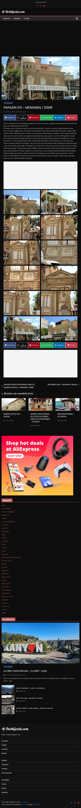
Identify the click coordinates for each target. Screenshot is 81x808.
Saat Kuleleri (6, 593)
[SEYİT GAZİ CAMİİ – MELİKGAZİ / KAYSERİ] (8, 699)
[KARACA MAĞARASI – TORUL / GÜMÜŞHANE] (8, 689)
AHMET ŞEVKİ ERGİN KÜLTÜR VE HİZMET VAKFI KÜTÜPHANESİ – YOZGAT (40, 418)
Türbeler (4, 609)
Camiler (4, 518)
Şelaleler (4, 603)
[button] (22, 202)
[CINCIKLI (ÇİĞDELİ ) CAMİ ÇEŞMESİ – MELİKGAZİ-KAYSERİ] (8, 709)
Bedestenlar (6, 515)
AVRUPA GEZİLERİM (8, 512)
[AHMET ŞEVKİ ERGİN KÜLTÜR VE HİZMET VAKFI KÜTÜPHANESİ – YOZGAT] (41, 399)
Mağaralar (5, 570)
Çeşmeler (5, 528)
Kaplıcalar (5, 554)
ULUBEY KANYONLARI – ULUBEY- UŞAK (25, 670)
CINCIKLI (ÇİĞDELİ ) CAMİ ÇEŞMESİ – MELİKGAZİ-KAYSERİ (34, 708)
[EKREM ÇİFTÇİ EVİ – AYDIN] (14, 399)
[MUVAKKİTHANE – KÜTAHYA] (67, 399)
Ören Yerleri (6, 587)
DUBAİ (4, 535)
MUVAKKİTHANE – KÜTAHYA (65, 415)
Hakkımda (17, 18)
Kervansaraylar (7, 561)
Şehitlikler (5, 600)
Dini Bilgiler (5, 531)
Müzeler (4, 580)
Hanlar (4, 544)
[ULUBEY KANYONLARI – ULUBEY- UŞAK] (40, 643)
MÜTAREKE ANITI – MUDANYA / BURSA (62, 384)
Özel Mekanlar (8, 103)
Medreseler (5, 574)
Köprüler (4, 567)
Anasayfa (6, 18)
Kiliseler (4, 564)
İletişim (26, 18)
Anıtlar (4, 505)
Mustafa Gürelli (21, 112)
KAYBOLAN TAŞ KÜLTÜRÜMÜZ (11, 557)
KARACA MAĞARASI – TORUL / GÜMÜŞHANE (30, 688)
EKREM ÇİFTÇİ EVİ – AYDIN (12, 415)
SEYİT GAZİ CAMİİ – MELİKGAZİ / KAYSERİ (29, 698)
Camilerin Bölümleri (8, 522)
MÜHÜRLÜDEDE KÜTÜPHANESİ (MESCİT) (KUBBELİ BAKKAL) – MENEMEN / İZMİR (19, 386)
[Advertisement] (40, 36)
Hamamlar (5, 541)
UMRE (4, 613)
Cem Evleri (5, 525)
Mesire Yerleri (6, 577)
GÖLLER (4, 538)
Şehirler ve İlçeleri (8, 596)
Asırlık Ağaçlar (6, 509)
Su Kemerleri (6, 606)
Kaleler (4, 551)
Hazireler (5, 548)
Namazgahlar (6, 583)
